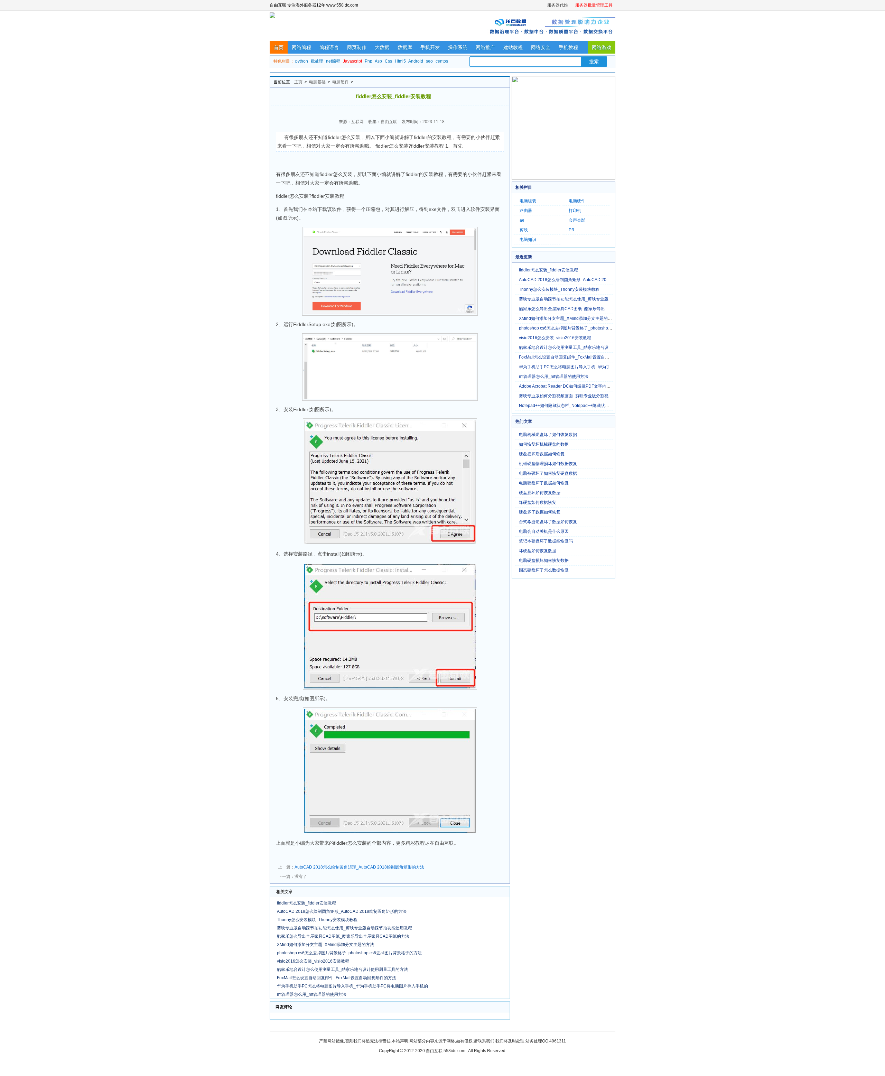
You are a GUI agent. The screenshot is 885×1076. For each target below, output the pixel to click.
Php (368, 61)
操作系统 (457, 47)
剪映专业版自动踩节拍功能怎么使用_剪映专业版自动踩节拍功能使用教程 (344, 928)
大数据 (382, 47)
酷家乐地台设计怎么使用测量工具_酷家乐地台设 (563, 347)
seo (429, 61)
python (301, 61)
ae (522, 220)
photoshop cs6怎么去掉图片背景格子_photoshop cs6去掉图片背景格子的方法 (349, 952)
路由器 (526, 210)
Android (415, 61)
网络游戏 (601, 47)
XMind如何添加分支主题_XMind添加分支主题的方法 (325, 944)
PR (572, 230)
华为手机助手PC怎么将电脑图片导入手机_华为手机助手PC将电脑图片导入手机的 (352, 986)
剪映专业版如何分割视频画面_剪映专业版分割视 (563, 395)
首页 (278, 47)
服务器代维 (557, 5)
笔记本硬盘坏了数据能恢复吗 (546, 541)
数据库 (405, 47)
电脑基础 (317, 82)
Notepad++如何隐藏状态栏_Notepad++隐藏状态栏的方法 (572, 405)
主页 (298, 82)
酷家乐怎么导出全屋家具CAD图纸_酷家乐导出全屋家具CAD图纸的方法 (343, 936)
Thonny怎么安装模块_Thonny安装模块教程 (317, 919)
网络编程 (301, 47)
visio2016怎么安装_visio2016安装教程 (313, 961)
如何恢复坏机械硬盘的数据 (544, 444)
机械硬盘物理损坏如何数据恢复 (548, 463)
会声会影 (577, 220)
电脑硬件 (340, 82)
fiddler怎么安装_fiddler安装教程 (306, 903)
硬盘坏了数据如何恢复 (539, 512)
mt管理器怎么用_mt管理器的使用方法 (311, 994)
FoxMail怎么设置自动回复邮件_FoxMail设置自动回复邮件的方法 (336, 977)
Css (388, 61)
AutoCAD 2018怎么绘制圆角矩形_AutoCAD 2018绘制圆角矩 (575, 279)
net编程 (333, 61)
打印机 (575, 210)
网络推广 (485, 47)
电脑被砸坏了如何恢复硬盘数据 (548, 473)
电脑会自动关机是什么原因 (544, 531)
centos (442, 61)
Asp (378, 61)
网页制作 (356, 47)
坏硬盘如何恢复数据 (537, 550)
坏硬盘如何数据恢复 (537, 502)
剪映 (524, 230)
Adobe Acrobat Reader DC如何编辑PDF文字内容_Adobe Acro (577, 386)
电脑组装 (528, 200)
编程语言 (329, 47)
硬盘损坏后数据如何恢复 (542, 454)
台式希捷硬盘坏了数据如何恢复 (548, 521)
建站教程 (513, 47)
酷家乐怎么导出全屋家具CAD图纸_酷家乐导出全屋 (566, 308)
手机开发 (430, 47)
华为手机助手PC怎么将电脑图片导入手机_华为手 (564, 366)
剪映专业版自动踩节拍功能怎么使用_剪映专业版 (563, 299)
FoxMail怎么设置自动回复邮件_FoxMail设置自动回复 (568, 357)
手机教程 (568, 47)
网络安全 (540, 47)
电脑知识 (528, 239)
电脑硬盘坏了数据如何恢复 (544, 483)
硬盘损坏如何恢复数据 (539, 492)
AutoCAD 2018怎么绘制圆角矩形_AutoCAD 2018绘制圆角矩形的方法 (359, 867)
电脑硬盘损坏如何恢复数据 (544, 560)
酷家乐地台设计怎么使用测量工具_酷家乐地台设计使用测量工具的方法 (342, 969)
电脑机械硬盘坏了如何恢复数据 (548, 434)
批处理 (317, 61)
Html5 (400, 61)
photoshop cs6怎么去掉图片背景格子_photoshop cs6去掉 (572, 328)
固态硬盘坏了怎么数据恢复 (544, 570)
